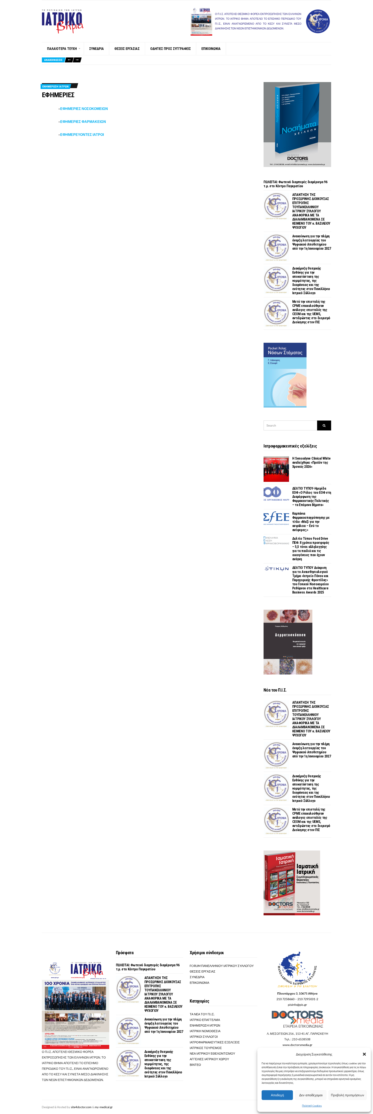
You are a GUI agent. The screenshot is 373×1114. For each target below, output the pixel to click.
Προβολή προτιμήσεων (347, 1095)
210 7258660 (285, 999)
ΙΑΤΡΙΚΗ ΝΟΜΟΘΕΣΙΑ (205, 1031)
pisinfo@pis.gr (297, 1004)
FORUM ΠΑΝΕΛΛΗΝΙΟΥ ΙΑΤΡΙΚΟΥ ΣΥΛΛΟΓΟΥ (222, 966)
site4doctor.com (81, 1107)
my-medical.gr (104, 1107)
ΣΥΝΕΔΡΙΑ (96, 49)
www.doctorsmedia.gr (297, 1045)
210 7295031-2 (307, 999)
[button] (364, 1054)
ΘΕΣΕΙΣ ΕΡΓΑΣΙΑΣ (127, 49)
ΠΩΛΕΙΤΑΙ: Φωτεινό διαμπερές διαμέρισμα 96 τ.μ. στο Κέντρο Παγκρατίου (295, 184)
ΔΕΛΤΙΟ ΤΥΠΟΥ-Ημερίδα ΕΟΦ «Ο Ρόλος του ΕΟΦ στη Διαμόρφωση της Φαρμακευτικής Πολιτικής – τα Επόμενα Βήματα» (311, 496)
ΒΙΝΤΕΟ (195, 1064)
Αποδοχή (277, 1095)
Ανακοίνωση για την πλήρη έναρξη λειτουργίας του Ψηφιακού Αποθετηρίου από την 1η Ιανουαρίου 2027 (311, 242)
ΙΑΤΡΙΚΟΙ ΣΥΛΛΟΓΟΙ (204, 1036)
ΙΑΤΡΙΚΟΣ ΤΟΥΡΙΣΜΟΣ (206, 1048)
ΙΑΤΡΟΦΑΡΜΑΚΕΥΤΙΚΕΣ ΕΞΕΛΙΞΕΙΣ (215, 1042)
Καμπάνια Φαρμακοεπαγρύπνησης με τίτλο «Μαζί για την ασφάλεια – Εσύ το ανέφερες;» (311, 521)
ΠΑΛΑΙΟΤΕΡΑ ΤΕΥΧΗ (62, 49)
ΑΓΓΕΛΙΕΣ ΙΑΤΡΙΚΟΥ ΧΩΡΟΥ (209, 1059)
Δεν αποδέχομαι (310, 1095)
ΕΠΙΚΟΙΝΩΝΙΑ (211, 49)
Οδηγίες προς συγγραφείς (170, 49)
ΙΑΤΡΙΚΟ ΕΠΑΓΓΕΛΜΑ (205, 1020)
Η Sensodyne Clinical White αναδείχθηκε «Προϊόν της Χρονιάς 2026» (311, 462)
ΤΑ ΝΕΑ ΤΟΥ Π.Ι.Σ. (202, 1014)
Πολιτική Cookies (312, 1105)
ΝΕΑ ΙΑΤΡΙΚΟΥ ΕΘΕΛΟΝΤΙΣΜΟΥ (212, 1053)
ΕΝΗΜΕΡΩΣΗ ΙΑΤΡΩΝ (55, 86)
